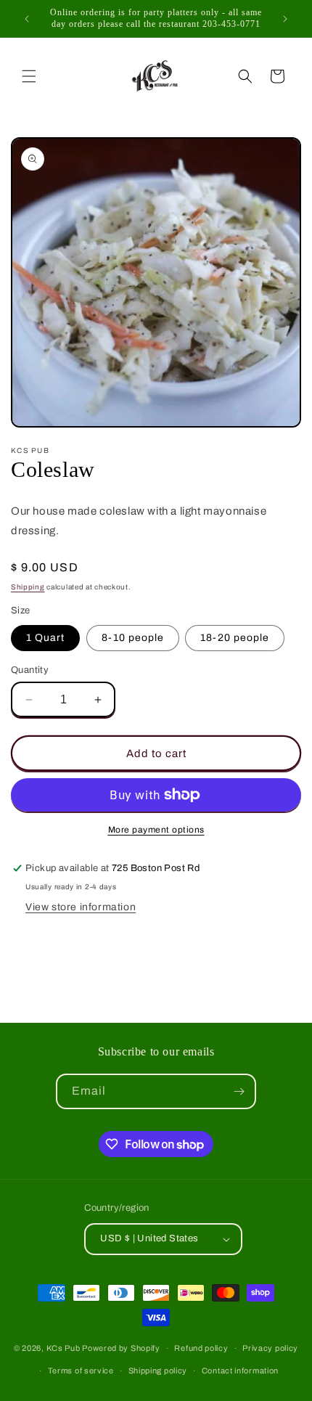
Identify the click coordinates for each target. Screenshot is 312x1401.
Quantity (30, 670)
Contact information (240, 1370)
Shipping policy (158, 1370)
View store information (80, 907)
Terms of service (81, 1370)
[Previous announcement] (27, 19)
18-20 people (234, 637)
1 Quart (45, 637)
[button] (29, 76)
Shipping (28, 587)
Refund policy (201, 1348)
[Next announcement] (285, 19)
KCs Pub (64, 1348)
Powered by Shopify (121, 1348)
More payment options (156, 830)
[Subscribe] (239, 1091)
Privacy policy (270, 1348)
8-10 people (133, 637)
